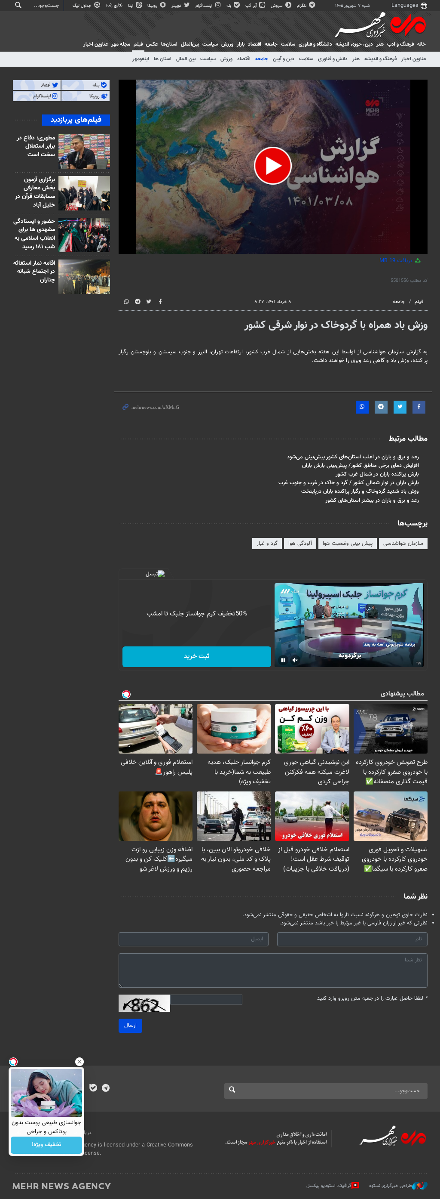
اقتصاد (254, 44)
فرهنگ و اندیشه (380, 59)
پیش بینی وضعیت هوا (348, 543)
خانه (421, 44)
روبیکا (153, 6)
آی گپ (251, 6)
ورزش (227, 44)
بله (229, 6)
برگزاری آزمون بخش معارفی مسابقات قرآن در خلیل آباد (35, 192)
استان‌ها (169, 44)
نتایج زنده (115, 5)
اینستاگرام (205, 6)
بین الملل (186, 59)
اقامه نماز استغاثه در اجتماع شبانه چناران (34, 272)
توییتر (176, 6)
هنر (380, 44)
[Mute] (295, 660)
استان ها (162, 59)
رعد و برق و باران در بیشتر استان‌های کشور (372, 500)
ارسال (130, 1025)
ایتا (131, 6)
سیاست (210, 44)
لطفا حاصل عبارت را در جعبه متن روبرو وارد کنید (372, 999)
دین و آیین (283, 59)
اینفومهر (140, 59)
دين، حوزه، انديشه (354, 44)
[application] (273, 167)
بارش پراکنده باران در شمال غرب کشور (377, 474)
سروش (277, 6)
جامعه (271, 44)
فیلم (138, 44)
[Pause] (283, 660)
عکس (152, 44)
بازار (240, 44)
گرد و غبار (267, 543)
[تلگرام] (105, 1089)
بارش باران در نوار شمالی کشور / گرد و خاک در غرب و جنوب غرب (348, 483)
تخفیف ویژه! (46, 1145)
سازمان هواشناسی (403, 543)
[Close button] (79, 1061)
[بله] (93, 1089)
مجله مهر (120, 44)
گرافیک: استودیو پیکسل (328, 1186)
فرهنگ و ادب (400, 44)
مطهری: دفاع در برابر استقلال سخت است (36, 146)
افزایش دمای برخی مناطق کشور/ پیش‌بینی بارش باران (360, 465)
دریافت (396, 260)
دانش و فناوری (333, 59)
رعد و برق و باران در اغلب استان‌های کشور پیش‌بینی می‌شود (353, 457)
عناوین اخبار (413, 59)
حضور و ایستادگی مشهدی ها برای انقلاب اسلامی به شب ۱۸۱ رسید (34, 234)
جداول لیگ (83, 6)
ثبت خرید (196, 656)
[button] (273, 166)
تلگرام (302, 6)
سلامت (288, 44)
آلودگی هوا (300, 543)
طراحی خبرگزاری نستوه (390, 1186)
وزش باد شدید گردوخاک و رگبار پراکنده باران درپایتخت (360, 491)
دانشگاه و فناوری (315, 44)
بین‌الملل (190, 44)
